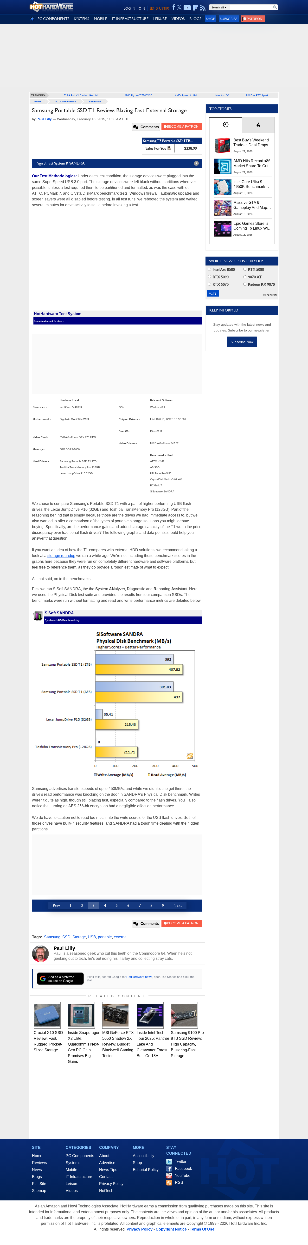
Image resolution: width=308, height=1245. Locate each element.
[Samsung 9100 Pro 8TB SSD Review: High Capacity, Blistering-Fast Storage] (184, 1015)
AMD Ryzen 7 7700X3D (138, 95)
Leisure (72, 1184)
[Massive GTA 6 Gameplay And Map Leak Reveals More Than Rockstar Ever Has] (222, 208)
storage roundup (61, 556)
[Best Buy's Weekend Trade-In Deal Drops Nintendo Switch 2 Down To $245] (222, 145)
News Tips (108, 1170)
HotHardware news (139, 977)
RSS (179, 1182)
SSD (66, 937)
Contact (105, 1177)
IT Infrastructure (79, 1177)
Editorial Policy (146, 1170)
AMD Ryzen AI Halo (186, 95)
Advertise (107, 1163)
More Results (270, 294)
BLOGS (195, 18)
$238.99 (190, 148)
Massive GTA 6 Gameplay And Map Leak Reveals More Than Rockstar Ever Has (250, 205)
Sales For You (156, 148)
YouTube (182, 1175)
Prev (56, 905)
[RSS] (203, 8)
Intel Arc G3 (222, 95)
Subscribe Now (242, 342)
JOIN (141, 8)
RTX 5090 (220, 277)
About (104, 1156)
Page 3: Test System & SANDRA (60, 163)
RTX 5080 (255, 269)
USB (92, 937)
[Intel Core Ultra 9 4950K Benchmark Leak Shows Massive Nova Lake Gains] (222, 187)
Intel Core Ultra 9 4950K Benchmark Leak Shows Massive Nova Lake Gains (251, 184)
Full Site (39, 1184)
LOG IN (129, 8)
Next (177, 905)
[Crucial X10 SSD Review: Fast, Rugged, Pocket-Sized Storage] (47, 1015)
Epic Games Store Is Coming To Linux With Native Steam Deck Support (252, 226)
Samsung (52, 937)
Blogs (37, 1177)
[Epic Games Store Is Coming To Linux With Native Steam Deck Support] (222, 229)
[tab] (225, 125)
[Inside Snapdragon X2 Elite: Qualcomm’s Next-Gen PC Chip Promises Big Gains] (81, 1015)
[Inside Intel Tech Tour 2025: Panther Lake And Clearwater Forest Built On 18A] (150, 1015)
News (37, 1170)
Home (37, 1156)
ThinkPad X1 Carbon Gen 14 (81, 95)
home (38, 101)
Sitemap (39, 1191)
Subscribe (228, 19)
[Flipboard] (195, 8)
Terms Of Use (202, 1229)
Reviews (39, 1163)
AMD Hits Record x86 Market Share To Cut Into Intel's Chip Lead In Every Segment (251, 163)
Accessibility (143, 1156)
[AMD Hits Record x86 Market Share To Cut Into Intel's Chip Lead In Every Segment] (222, 166)
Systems (73, 1163)
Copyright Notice (171, 1229)
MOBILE (100, 18)
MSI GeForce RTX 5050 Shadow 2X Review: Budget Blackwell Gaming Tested (118, 1044)
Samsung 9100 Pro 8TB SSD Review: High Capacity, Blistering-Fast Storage (187, 1044)
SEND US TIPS (159, 8)
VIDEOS (178, 18)
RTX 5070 (220, 284)
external (121, 937)
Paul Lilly (64, 948)
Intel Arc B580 (223, 269)
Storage (95, 101)
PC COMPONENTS (53, 18)
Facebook (183, 1168)
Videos (72, 1191)
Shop (210, 19)
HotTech (106, 1191)
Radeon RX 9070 (261, 284)
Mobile (71, 1170)
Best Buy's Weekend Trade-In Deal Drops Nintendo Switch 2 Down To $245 (251, 143)
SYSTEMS (81, 18)
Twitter (180, 1161)
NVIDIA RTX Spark (257, 95)
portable (105, 937)
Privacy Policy (111, 1184)
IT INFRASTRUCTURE (130, 18)
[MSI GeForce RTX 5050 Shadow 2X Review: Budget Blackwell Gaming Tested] (116, 1015)
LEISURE (160, 18)
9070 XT (254, 277)
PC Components (65, 101)
